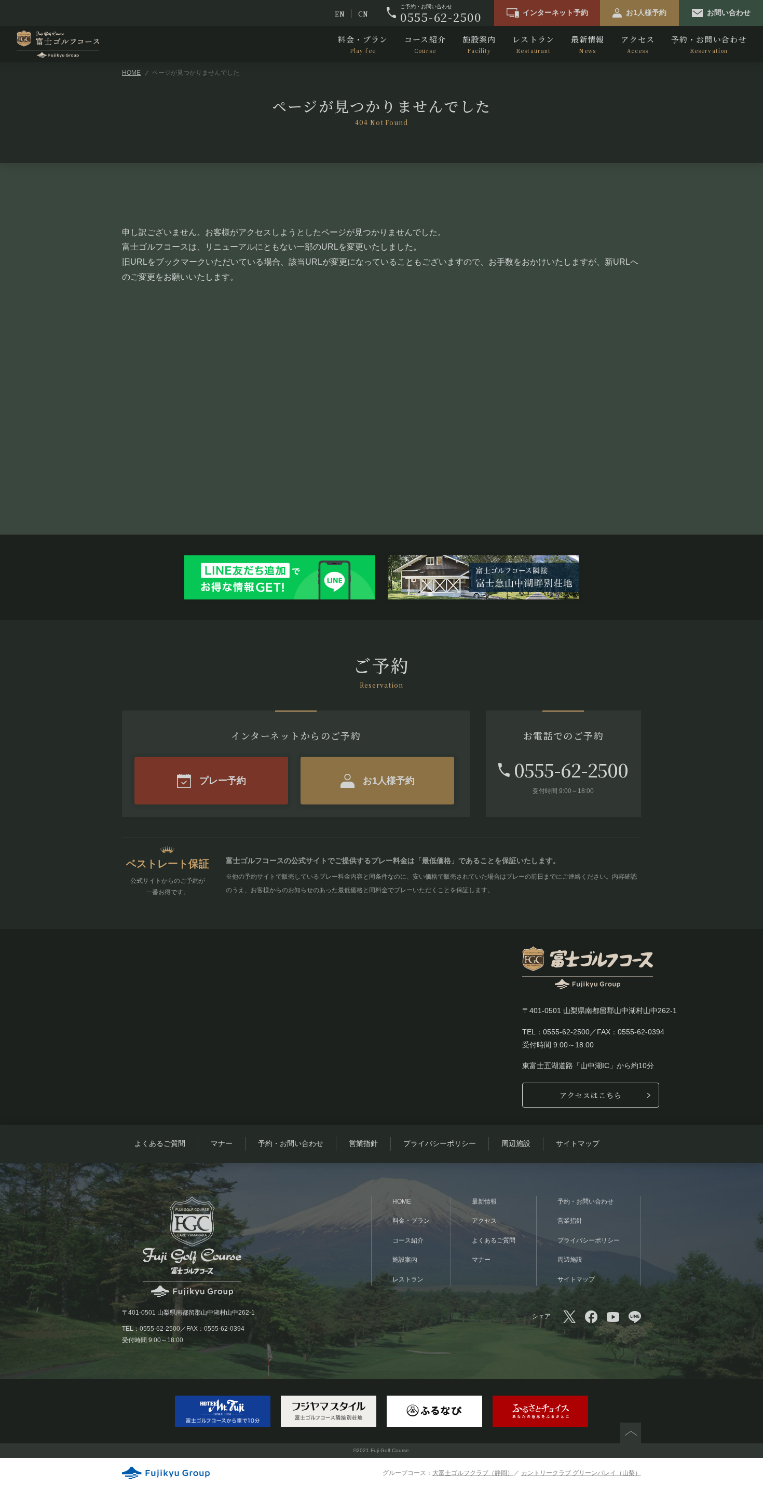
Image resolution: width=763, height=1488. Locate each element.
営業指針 (363, 1143)
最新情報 (587, 44)
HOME (131, 72)
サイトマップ (578, 1143)
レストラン (533, 44)
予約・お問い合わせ (708, 44)
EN (340, 13)
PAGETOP (630, 1433)
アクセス (637, 44)
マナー (222, 1143)
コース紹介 (425, 44)
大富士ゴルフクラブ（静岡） (472, 1473)
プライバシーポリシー (439, 1143)
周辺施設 (515, 1143)
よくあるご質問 (159, 1143)
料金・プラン (363, 44)
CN (363, 13)
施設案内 (479, 44)
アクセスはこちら (591, 1095)
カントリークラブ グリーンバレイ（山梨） (581, 1473)
